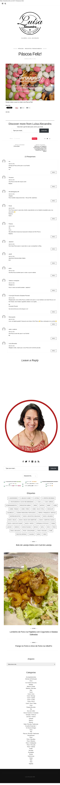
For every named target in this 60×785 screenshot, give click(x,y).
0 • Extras (36, 498)
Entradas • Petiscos (31, 714)
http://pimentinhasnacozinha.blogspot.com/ (18, 308)
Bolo (33, 541)
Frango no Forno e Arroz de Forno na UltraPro (33, 646)
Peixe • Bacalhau (15, 530)
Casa (31, 705)
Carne (55, 505)
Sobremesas (31, 756)
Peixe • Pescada (42, 530)
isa (9, 161)
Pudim (31, 748)
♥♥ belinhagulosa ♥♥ (14, 191)
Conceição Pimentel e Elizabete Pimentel (19, 295)
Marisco (17, 527)
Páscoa (11, 138)
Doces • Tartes (29, 523)
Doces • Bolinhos (48, 516)
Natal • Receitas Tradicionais (31, 724)
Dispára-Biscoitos (15, 516)
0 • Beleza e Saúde (25, 498)
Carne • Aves (31, 694)
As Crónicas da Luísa (30, 682)
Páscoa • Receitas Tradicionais (30, 48)
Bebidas (31, 684)
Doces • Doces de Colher (15, 523)
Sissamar (11, 177)
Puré (50, 530)
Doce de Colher (31, 711)
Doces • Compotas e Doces (47, 519)
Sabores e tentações (14, 280)
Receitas (31, 750)
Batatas (42, 505)
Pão (31, 731)
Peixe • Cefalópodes (29, 530)
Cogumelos (10, 512)
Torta (31, 761)
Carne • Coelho (31, 699)
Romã (10, 206)
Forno (53, 523)
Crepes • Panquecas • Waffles (47, 512)
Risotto (31, 754)
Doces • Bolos (12, 519)
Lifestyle (31, 718)
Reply (53, 172)
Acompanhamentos (11, 505)
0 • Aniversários (13, 498)
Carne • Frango (14, 509)
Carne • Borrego (31, 696)
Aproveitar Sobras (25, 505)
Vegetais (31, 763)
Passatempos (31, 735)
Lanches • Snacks (31, 716)
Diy (31, 709)
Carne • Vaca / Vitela (31, 703)
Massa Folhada (26, 527)
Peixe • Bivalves (31, 741)
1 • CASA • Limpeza (48, 501)
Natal (42, 527)
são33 (10, 254)
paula (10, 268)
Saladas (31, 534)
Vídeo (44, 534)
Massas (36, 527)
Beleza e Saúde (31, 686)
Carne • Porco (25, 509)
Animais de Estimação (31, 679)
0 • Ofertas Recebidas (48, 498)
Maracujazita (12, 317)
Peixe (54, 527)
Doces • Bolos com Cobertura (27, 519)
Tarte (31, 760)
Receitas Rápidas (21, 534)
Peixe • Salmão (31, 746)
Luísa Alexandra (13, 343)
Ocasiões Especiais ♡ (31, 726)
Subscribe (44, 130)
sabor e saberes (13, 329)
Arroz (35, 505)
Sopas (38, 534)
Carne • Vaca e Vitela (38, 509)
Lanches (9, 527)
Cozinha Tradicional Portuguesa (25, 512)
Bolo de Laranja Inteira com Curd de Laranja (33, 545)
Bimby (48, 505)
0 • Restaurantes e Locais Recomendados (21, 501)
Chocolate (50, 509)
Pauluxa (11, 223)
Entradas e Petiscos (42, 523)
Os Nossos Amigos (31, 728)
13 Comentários (17, 138)
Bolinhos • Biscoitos (31, 688)
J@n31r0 (11, 241)
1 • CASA (38, 501)
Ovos (48, 527)
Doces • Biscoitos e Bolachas (31, 516)
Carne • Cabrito (31, 697)
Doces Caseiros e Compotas (31, 712)
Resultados (31, 752)
